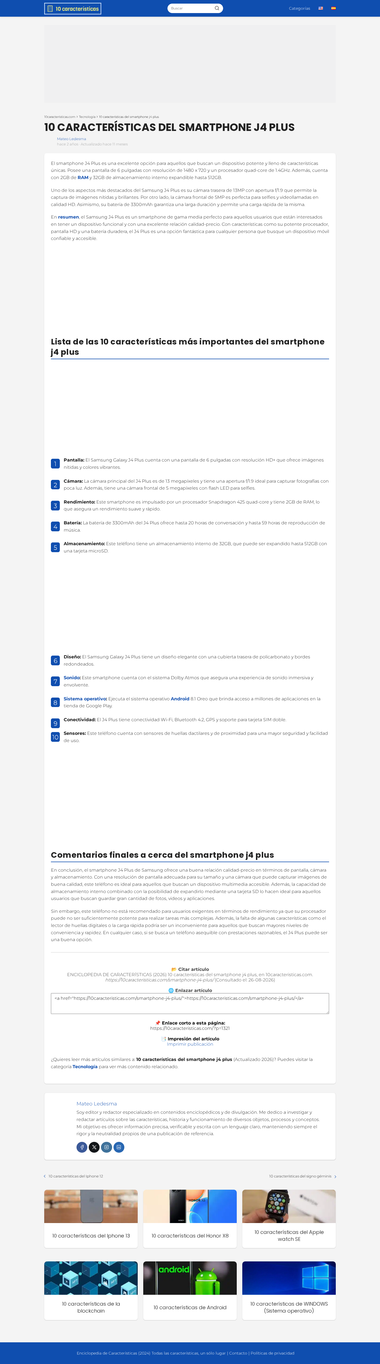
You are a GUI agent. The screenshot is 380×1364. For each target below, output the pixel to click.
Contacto (238, 1353)
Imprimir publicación (190, 1044)
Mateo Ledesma (71, 139)
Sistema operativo (85, 698)
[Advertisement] (190, 64)
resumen (68, 217)
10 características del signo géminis (300, 1176)
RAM (83, 177)
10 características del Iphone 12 (76, 1176)
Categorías (299, 8)
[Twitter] (94, 1147)
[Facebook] (82, 1147)
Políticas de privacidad (272, 1353)
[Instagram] (106, 1147)
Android (180, 698)
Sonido (72, 677)
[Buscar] (217, 8)
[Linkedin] (118, 1147)
